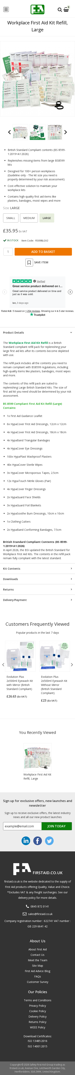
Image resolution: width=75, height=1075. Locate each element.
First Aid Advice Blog (37, 971)
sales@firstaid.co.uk (40, 914)
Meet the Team (37, 960)
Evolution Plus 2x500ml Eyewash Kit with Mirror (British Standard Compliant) (20, 683)
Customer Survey (37, 982)
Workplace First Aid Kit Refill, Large (37, 776)
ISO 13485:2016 (37, 1041)
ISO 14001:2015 (37, 1046)
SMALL (10, 218)
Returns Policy (37, 1022)
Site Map (37, 965)
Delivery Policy (37, 1016)
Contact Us (37, 955)
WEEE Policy (37, 1027)
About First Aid (37, 949)
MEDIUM (29, 218)
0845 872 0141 (40, 906)
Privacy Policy (37, 1005)
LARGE (47, 218)
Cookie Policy (37, 1011)
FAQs (37, 976)
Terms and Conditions (37, 1000)
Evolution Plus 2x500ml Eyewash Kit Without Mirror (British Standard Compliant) (54, 685)
